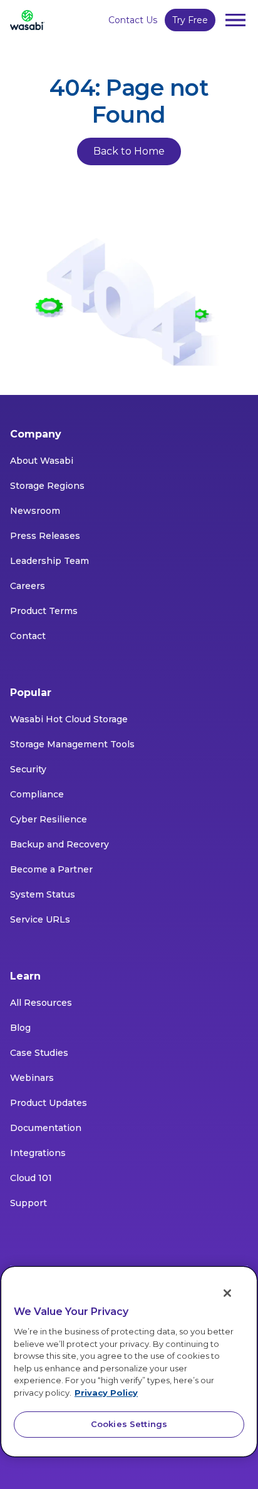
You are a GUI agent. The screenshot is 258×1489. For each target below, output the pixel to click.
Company (35, 434)
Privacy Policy (106, 1393)
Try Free (190, 20)
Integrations (38, 1153)
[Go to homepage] (27, 20)
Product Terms (44, 611)
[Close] (227, 1293)
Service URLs (40, 919)
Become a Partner (51, 869)
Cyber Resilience (48, 819)
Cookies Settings (129, 1424)
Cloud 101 (31, 1178)
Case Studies (39, 1052)
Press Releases (45, 535)
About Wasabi (41, 460)
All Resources (41, 1002)
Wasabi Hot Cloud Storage (69, 719)
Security (28, 769)
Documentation (45, 1127)
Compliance (37, 794)
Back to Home (129, 151)
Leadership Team (49, 560)
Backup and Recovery (59, 844)
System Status (42, 894)
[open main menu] (235, 20)
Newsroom (35, 510)
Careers (27, 585)
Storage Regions (47, 485)
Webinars (32, 1077)
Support (28, 1203)
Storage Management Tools (72, 744)
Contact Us (132, 20)
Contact (28, 636)
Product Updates (48, 1102)
